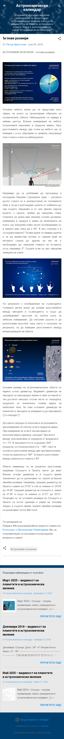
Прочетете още (50, 616)
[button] (59, 39)
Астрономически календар (32, 7)
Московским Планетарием (33, 529)
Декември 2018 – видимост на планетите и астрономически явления (24, 630)
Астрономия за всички (23, 549)
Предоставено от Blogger (34, 719)
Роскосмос (9, 529)
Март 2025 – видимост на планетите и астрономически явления (23, 584)
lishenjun (44, 726)
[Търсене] (59, 7)
